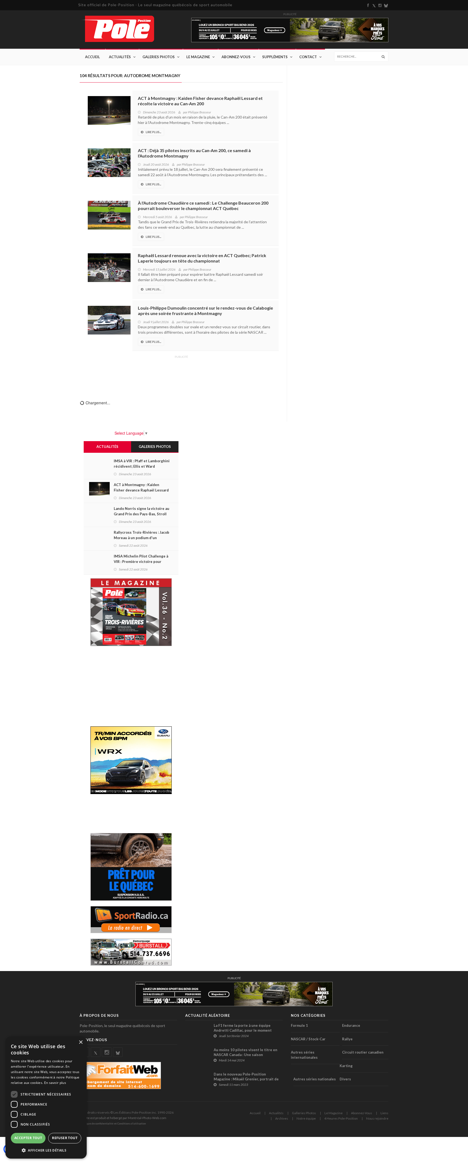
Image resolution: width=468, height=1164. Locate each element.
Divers (345, 1079)
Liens (384, 1113)
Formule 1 (299, 1025)
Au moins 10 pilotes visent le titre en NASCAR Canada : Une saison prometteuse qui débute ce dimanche (246, 1055)
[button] (46, 1150)
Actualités (120, 57)
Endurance (351, 1025)
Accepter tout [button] (28, 1138)
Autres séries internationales (304, 1055)
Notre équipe (306, 1118)
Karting (346, 1066)
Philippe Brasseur (199, 112)
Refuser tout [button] (64, 1138)
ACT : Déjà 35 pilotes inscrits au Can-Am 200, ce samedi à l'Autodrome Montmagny (194, 153)
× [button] (81, 1042)
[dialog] (46, 1098)
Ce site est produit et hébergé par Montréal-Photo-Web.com (123, 1118)
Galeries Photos (158, 57)
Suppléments (275, 57)
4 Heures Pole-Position (341, 1118)
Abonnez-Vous (236, 57)
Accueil (92, 57)
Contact (308, 57)
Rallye (347, 1039)
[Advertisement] (181, 374)
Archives (281, 1118)
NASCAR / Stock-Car (308, 1039)
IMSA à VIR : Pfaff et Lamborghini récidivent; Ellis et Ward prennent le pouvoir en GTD (142, 466)
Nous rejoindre (377, 1118)
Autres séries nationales (314, 1079)
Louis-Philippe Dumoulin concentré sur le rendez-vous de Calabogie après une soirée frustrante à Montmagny (205, 310)
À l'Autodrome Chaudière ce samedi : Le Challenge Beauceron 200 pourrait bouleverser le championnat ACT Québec (203, 205)
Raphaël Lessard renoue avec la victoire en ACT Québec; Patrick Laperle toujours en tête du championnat (202, 258)
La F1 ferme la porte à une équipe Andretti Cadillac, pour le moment (243, 1027)
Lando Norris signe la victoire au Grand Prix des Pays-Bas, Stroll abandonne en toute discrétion (141, 514)
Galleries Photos (304, 1113)
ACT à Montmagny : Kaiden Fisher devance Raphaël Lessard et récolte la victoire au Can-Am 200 (200, 101)
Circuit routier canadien (363, 1052)
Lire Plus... (153, 132)
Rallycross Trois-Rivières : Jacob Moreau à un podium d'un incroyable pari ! (141, 537)
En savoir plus (55, 1082)
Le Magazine (198, 57)
